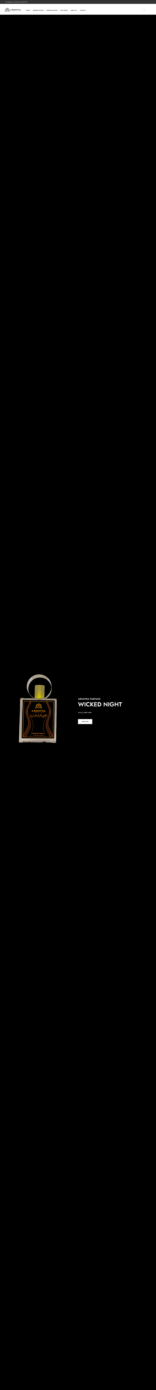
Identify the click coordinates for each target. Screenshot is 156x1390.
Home (28, 10)
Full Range (64, 10)
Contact (83, 10)
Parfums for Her (52, 10)
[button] (143, 10)
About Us (74, 10)
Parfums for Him (38, 10)
